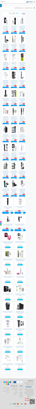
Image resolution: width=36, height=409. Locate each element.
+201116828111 (28, 398)
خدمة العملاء (20, 389)
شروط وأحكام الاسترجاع (20, 393)
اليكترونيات (7, 389)
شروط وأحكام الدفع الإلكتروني (20, 396)
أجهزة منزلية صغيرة (14, 389)
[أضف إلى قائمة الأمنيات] (21, 212)
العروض (8, 392)
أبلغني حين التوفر (20, 247)
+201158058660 (28, 400)
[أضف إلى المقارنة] (22, 212)
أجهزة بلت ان (15, 392)
